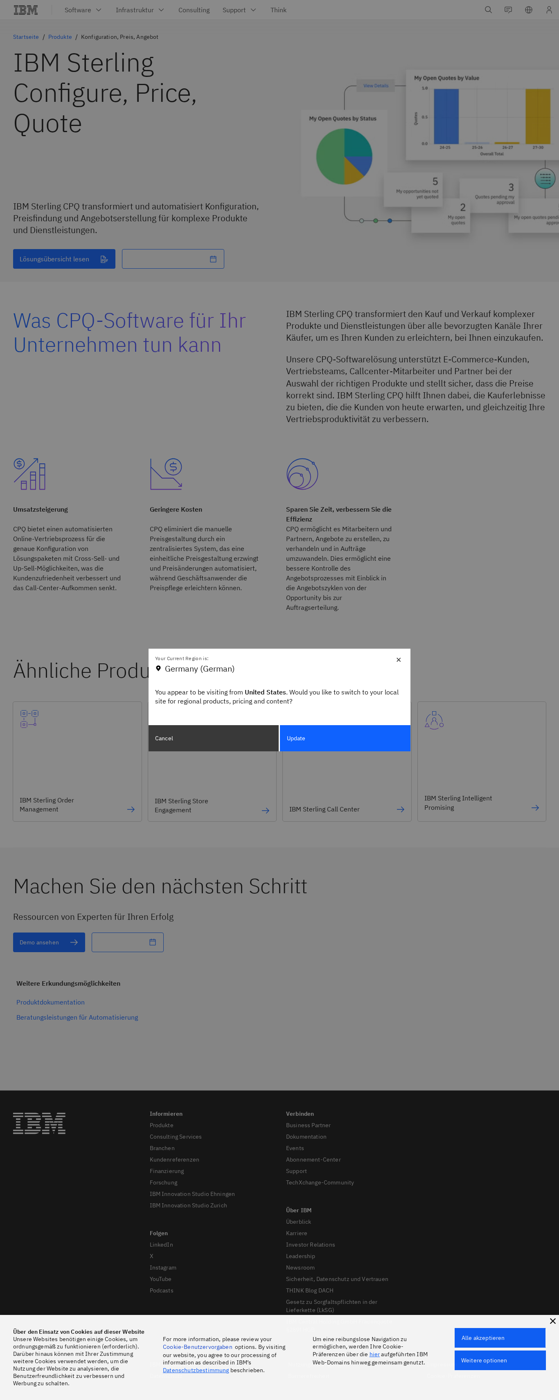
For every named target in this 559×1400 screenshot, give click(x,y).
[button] (553, 1321)
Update (296, 738)
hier (375, 1354)
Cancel (164, 738)
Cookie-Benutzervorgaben (197, 1347)
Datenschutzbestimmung (196, 1370)
